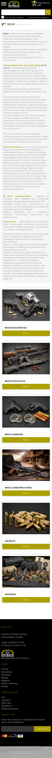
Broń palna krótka (14, 65)
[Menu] (4, 4)
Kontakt (4, 686)
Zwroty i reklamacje (9, 683)
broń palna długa (32, 65)
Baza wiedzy (6, 672)
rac (24, 152)
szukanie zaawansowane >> (38, 17)
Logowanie (5, 700)
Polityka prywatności (9, 708)
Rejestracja (6, 703)
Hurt (3, 697)
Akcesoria (11, 221)
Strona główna (21, 24)
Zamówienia (6, 705)
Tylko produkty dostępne (14, 17)
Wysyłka (4, 677)
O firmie (4, 669)
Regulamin (5, 680)
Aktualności (6, 674)
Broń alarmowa (13, 147)
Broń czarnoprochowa (19, 196)
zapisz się (42, 729)
